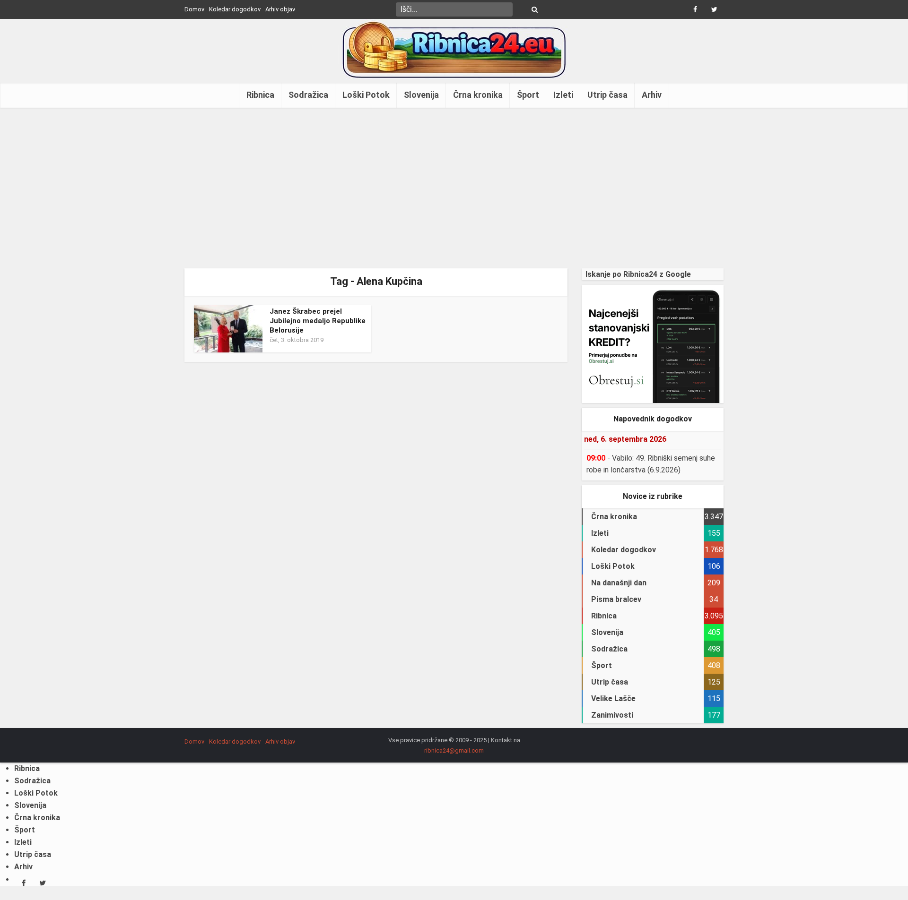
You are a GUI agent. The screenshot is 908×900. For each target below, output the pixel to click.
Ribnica (260, 95)
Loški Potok (366, 95)
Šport (528, 95)
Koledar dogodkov (235, 9)
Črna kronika (478, 95)
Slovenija (421, 95)
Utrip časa (607, 95)
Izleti (563, 95)
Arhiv (652, 95)
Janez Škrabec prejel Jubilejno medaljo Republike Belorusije (318, 321)
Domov (194, 9)
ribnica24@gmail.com (454, 750)
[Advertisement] (454, 188)
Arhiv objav (280, 9)
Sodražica (308, 95)
